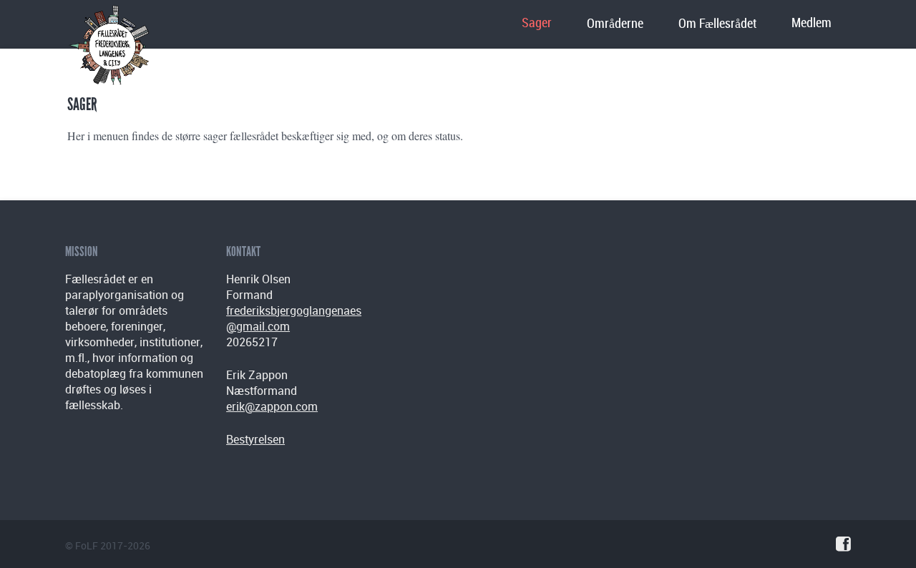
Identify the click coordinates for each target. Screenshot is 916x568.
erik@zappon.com (272, 406)
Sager (537, 23)
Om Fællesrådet (717, 24)
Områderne (615, 24)
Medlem (811, 23)
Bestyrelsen (255, 439)
